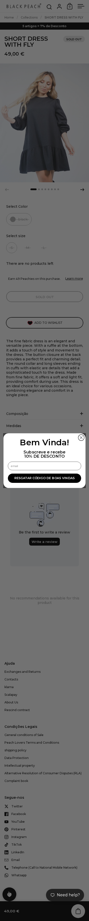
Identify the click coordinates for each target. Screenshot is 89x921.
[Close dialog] (81, 437)
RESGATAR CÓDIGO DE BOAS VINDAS (44, 478)
